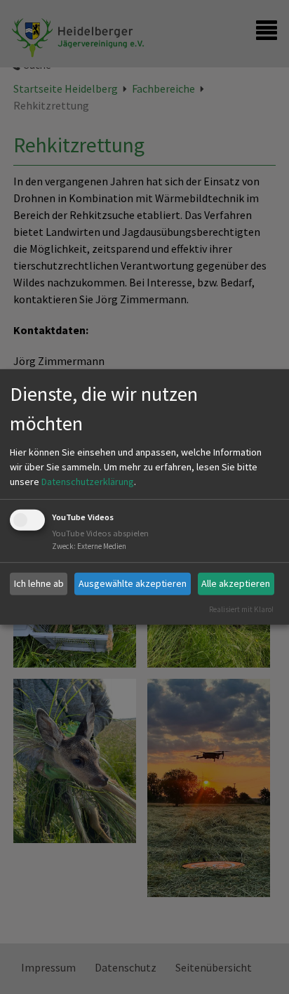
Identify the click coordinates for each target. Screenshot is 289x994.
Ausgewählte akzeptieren (133, 583)
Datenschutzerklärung (87, 481)
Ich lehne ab (39, 583)
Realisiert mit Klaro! (241, 609)
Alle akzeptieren (235, 583)
